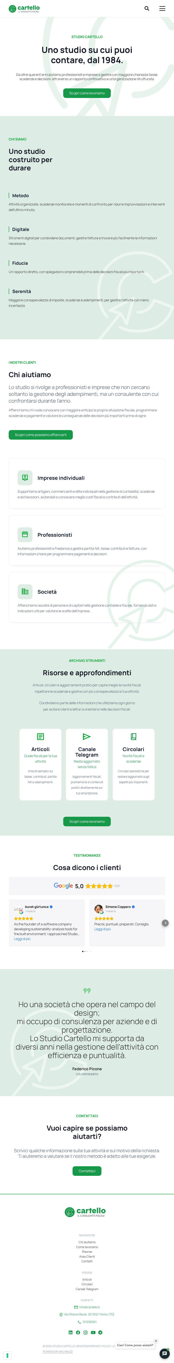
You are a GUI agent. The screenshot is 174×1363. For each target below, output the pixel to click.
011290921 (90, 1322)
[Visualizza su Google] (18, 909)
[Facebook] (78, 1329)
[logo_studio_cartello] (25, 8)
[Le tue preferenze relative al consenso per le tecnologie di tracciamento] (7, 1356)
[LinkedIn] (71, 1329)
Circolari (87, 1284)
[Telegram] (100, 1329)
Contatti (87, 1261)
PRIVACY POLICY (101, 1346)
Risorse (87, 1252)
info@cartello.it (89, 1307)
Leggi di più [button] (22, 938)
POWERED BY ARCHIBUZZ (58, 1351)
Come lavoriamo (87, 1247)
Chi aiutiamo (87, 1242)
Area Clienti (87, 1256)
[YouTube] (93, 1329)
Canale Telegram (87, 1289)
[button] (147, 8)
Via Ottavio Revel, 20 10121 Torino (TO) (89, 1314)
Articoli (87, 1279)
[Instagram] (85, 1329)
